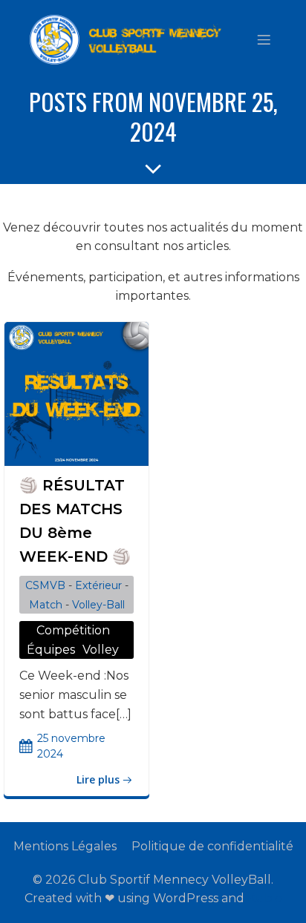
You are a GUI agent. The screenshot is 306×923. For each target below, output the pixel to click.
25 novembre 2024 (71, 746)
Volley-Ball (98, 604)
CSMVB (45, 585)
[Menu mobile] (263, 39)
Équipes (51, 650)
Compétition (73, 630)
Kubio (264, 898)
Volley (100, 650)
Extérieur (98, 585)
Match (45, 604)
